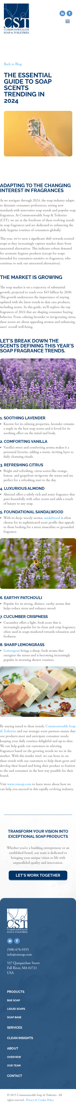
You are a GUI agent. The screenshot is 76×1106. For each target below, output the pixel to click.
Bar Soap (13, 1000)
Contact (14, 1076)
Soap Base (14, 1017)
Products (15, 992)
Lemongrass (12, 651)
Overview (14, 1057)
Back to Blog (13, 64)
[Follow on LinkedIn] (62, 13)
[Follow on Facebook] (69, 13)
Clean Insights (20, 1038)
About (12, 1048)
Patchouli (31, 598)
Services (14, 1027)
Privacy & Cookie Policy (40, 1100)
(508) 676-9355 (18, 949)
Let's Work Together (38, 875)
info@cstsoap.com (19, 954)
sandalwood (52, 518)
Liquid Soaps (16, 1008)
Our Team (14, 1065)
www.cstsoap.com (18, 784)
